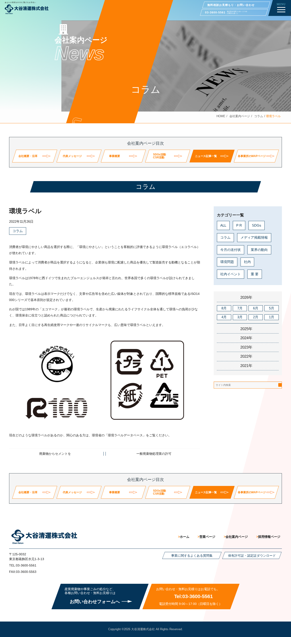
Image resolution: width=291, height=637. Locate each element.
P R (239, 225)
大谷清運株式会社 (143, 629)
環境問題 (227, 262)
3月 (240, 317)
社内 (247, 262)
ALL (223, 225)
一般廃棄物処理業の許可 (153, 453)
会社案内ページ (239, 116)
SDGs (256, 225)
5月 (271, 308)
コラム (258, 116)
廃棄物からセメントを (55, 453)
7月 (240, 308)
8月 (224, 308)
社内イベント (230, 274)
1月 (271, 317)
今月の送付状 (230, 249)
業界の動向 (259, 249)
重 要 (254, 274)
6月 (255, 308)
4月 (224, 317)
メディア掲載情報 (254, 237)
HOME (220, 116)
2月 (255, 317)
